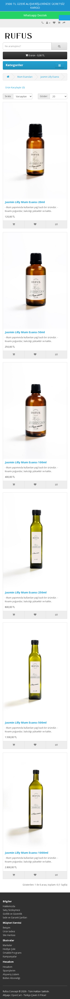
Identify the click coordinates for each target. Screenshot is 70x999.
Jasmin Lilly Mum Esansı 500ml (25, 722)
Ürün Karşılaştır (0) (15, 87)
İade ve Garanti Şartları (15, 917)
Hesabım (7, 966)
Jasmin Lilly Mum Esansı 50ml (25, 332)
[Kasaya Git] (64, 22)
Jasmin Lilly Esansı (50, 76)
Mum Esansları (24, 76)
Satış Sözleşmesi (11, 910)
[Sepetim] (59, 22)
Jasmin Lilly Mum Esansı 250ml (25, 592)
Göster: (44, 96)
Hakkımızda (9, 906)
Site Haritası (9, 935)
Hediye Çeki (9, 949)
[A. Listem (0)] (54, 22)
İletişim (6, 927)
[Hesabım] (48, 22)
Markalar (7, 945)
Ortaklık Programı (12, 952)
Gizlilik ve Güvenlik (12, 913)
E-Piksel (42, 995)
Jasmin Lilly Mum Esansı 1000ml (26, 852)
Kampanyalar (10, 956)
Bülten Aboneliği (11, 978)
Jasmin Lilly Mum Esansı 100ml (25, 462)
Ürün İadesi (9, 931)
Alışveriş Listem (11, 974)
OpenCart (16, 995)
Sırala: (8, 96)
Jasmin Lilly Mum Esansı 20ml (25, 202)
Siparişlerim (9, 970)
